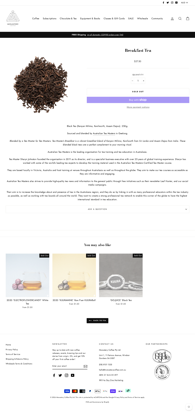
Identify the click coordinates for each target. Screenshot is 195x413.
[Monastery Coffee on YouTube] (72, 375)
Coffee (35, 18)
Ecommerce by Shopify (101, 402)
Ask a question (97, 209)
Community (157, 18)
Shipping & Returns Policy (17, 358)
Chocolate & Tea (68, 18)
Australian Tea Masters (104, 133)
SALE (131, 18)
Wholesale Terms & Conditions (19, 363)
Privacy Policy (12, 349)
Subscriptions (49, 18)
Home (8, 344)
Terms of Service (13, 354)
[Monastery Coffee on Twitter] (60, 375)
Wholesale (142, 18)
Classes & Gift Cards (114, 18)
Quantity (138, 74)
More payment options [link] (138, 107)
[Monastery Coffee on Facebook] (54, 375)
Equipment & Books (90, 18)
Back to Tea (99, 321)
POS (87, 402)
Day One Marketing (114, 380)
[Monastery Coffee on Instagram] (66, 375)
